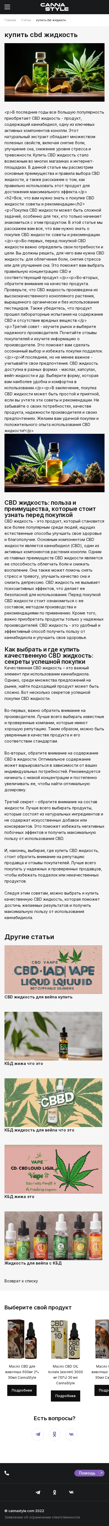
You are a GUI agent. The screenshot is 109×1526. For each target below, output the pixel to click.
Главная (10, 20)
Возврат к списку (21, 1280)
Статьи (26, 20)
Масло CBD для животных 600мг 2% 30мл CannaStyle (22, 1372)
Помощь (87, 1473)
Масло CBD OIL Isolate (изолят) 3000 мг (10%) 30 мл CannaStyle (65, 1374)
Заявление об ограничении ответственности (42, 1517)
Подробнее (22, 1390)
